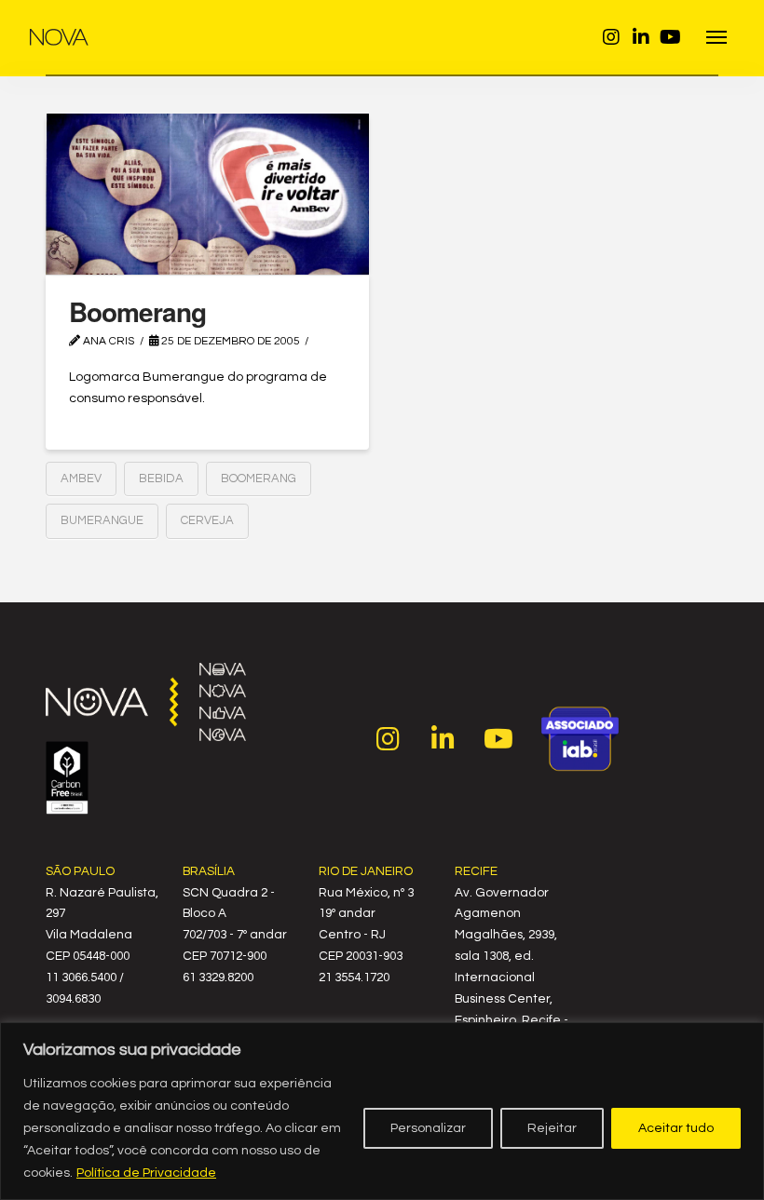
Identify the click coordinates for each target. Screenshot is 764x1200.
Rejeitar (552, 1128)
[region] (382, 1111)
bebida (161, 478)
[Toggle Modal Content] (717, 38)
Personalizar (428, 1128)
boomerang (258, 478)
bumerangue (102, 520)
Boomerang (137, 311)
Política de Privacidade (146, 1173)
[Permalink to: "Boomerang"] (207, 194)
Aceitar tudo (676, 1128)
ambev (81, 478)
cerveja (207, 520)
